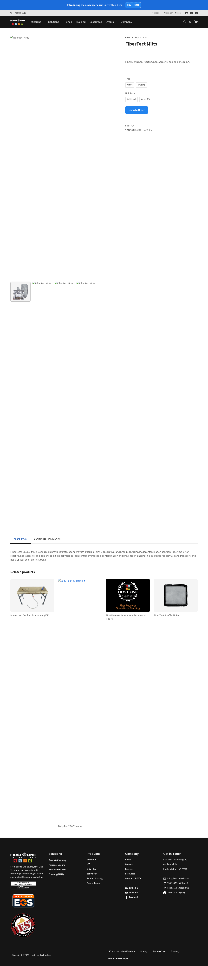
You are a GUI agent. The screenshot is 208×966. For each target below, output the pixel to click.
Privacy (144, 951)
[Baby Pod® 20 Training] (80, 701)
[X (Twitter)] (191, 13)
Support (155, 13)
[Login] (190, 22)
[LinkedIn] (186, 13)
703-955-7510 (20, 13)
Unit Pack (130, 93)
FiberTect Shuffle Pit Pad (167, 615)
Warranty (175, 951)
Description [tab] (20, 539)
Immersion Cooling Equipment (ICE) (29, 615)
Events (110, 21)
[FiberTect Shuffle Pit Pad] (176, 595)
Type (127, 78)
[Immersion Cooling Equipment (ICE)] (32, 595)
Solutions (53, 21)
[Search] (184, 21)
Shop (69, 21)
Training (81, 21)
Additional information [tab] (47, 539)
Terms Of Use (159, 951)
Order (149, 129)
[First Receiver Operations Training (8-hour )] (128, 595)
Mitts (142, 129)
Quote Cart (168, 13)
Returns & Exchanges (118, 958)
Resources (96, 21)
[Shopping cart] (196, 22)
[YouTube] (196, 13)
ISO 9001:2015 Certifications (121, 951)
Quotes (178, 13)
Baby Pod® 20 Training (70, 826)
